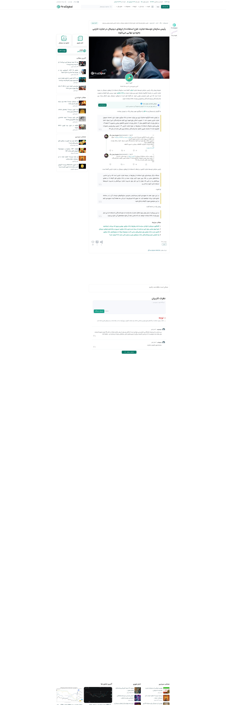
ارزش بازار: (137, 2)
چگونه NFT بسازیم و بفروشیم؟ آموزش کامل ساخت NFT (68, 150)
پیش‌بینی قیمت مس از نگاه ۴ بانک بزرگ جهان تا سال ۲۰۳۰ (68, 87)
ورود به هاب (62, 51)
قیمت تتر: (123, 2)
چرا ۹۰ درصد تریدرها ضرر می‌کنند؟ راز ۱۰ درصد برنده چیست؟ (68, 63)
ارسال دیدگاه (99, 311)
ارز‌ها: (168, 2)
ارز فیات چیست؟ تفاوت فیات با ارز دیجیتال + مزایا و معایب (68, 158)
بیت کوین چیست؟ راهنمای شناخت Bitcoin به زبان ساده (68, 111)
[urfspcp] (163, 342)
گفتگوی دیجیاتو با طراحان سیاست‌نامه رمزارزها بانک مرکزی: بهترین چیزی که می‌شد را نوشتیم (131, 226)
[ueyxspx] (163, 329)
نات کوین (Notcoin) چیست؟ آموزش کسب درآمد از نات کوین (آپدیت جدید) (68, 166)
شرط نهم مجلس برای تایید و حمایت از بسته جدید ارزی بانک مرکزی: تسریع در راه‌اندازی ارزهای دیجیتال (129, 229)
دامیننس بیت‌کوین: (158, 2)
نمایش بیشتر (130, 352)
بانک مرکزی (120, 93)
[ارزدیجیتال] (64, 6)
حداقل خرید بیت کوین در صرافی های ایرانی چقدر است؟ (68, 142)
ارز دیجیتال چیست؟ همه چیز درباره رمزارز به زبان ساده (68, 103)
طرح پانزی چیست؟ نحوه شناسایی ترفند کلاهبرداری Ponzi (68, 119)
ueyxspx (159, 330)
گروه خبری (129, 83)
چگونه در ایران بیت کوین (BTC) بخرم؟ (68, 127)
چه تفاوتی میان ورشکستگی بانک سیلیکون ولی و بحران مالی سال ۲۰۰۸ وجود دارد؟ (134, 235)
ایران (131, 90)
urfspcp (159, 343)
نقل (144, 111)
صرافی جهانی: (145, 2)
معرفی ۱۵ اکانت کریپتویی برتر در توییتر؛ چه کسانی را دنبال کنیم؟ (68, 71)
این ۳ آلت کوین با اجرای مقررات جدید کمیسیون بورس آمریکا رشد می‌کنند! (68, 79)
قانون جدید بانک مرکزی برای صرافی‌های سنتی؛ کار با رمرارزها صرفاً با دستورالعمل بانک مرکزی (131, 232)
